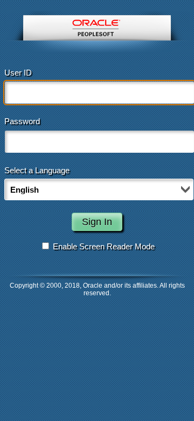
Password (22, 121)
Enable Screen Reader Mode (104, 246)
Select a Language (37, 170)
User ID (18, 72)
